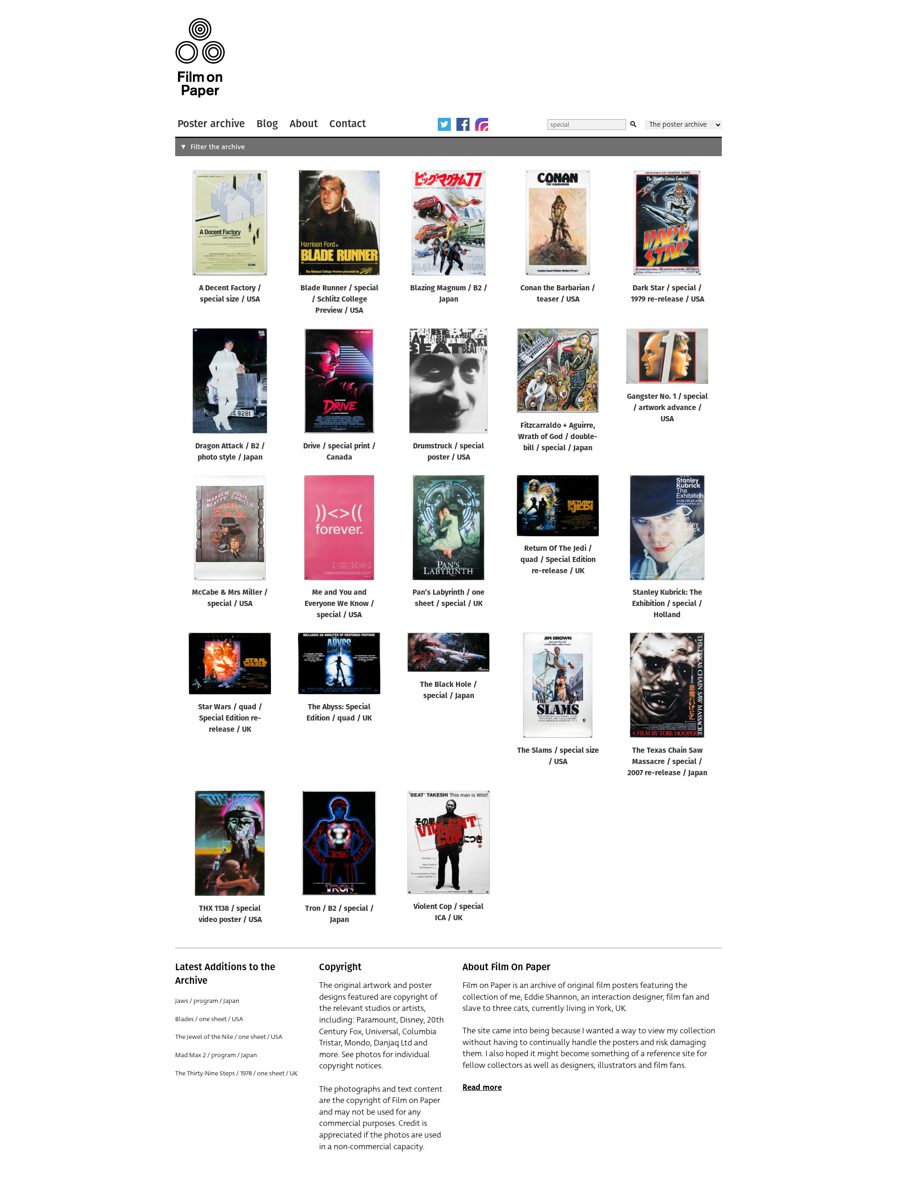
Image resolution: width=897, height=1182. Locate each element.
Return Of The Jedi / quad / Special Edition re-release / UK (558, 560)
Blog (267, 123)
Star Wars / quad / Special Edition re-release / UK (230, 719)
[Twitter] (444, 124)
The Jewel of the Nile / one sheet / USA (228, 1036)
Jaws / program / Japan (207, 1000)
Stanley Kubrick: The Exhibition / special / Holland (667, 604)
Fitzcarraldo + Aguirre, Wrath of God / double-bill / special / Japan (558, 437)
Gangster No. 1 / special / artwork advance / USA (667, 408)
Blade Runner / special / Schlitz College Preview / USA (339, 300)
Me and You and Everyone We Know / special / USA (339, 604)
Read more (482, 1087)
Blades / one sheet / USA (209, 1019)
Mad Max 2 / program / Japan (216, 1055)
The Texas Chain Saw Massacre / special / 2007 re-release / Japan (667, 762)
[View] (230, 225)
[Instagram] (481, 124)
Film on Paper (200, 58)
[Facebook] (463, 124)
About (304, 123)
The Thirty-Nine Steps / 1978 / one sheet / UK (236, 1073)
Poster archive (211, 123)
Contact (347, 123)
